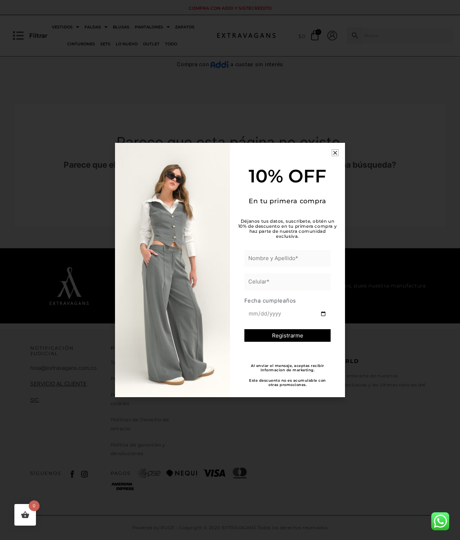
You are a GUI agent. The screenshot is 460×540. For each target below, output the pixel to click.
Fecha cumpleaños (270, 300)
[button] (335, 152)
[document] (230, 270)
